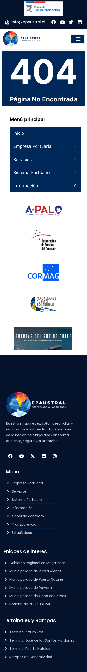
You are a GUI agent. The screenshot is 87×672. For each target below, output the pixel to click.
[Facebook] (10, 456)
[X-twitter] (32, 456)
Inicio (18, 133)
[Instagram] (55, 456)
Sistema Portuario (31, 172)
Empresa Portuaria (32, 146)
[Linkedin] (43, 456)
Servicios (22, 159)
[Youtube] (21, 456)
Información (25, 185)
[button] (78, 39)
